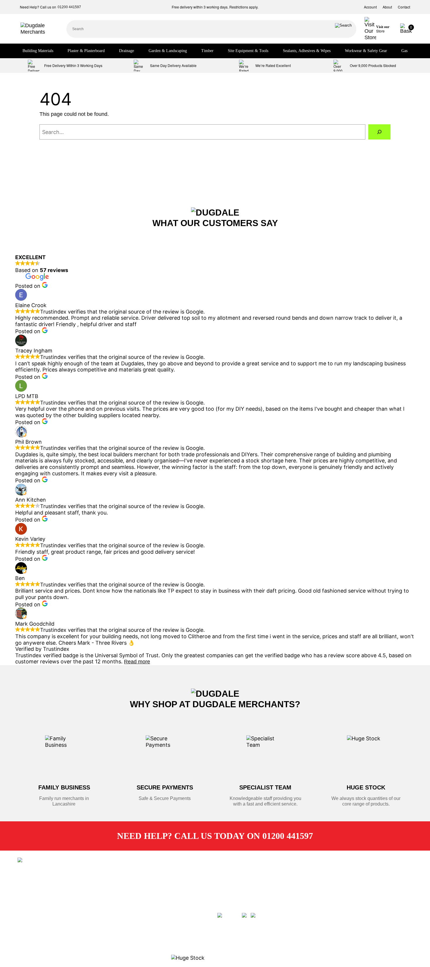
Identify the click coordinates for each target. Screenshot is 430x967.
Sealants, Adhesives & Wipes (307, 51)
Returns (133, 897)
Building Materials (38, 51)
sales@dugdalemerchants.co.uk (255, 876)
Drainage (126, 51)
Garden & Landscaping (168, 51)
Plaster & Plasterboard (86, 51)
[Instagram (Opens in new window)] (262, 912)
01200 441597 (69, 7)
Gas (404, 51)
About (387, 7)
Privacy (133, 918)
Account (370, 7)
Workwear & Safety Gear (366, 51)
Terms (132, 907)
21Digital (43, 882)
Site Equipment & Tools (248, 51)
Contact (404, 7)
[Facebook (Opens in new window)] (228, 912)
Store (131, 876)
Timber (207, 51)
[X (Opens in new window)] (245, 912)
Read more (137, 662)
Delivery (133, 886)
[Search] (343, 29)
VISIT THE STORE (334, 915)
